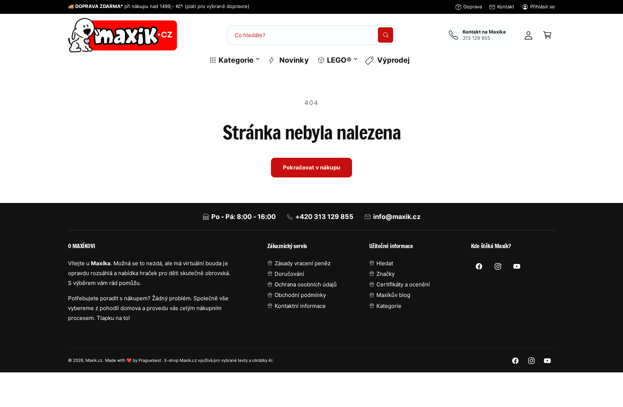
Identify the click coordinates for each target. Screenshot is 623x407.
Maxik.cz (93, 360)
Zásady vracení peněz (303, 263)
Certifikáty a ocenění (403, 284)
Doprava (472, 6)
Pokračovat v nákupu (311, 167)
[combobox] (311, 35)
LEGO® (339, 60)
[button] (547, 35)
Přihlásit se (542, 6)
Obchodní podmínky (300, 294)
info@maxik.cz (396, 216)
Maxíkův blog (393, 294)
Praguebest (150, 360)
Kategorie (236, 60)
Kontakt (505, 6)
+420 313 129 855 (324, 216)
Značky (385, 273)
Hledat (384, 263)
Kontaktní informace (300, 305)
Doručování (289, 273)
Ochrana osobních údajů (306, 284)
